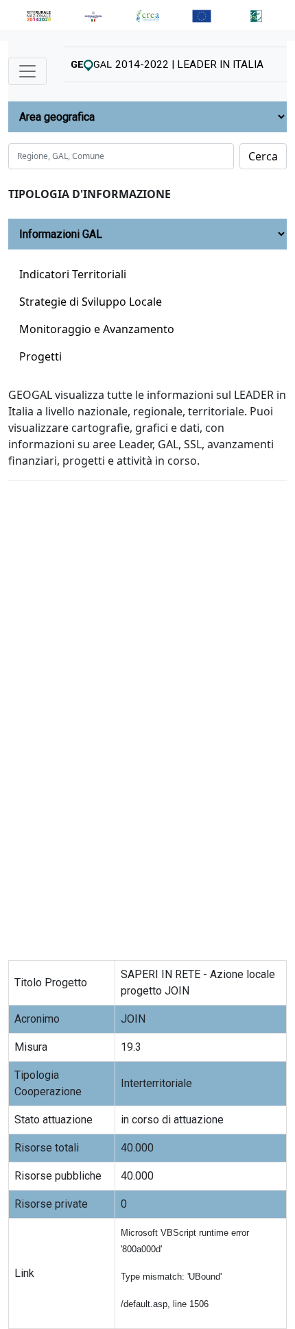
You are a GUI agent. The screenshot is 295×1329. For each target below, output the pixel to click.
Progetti (40, 356)
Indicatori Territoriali (72, 274)
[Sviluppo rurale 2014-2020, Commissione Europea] (201, 15)
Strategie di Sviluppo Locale (90, 301)
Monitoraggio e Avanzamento (96, 329)
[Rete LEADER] (256, 15)
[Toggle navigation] (27, 71)
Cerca (263, 156)
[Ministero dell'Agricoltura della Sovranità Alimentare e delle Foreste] (93, 15)
